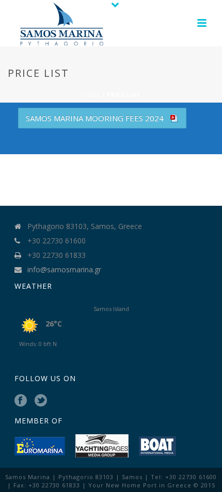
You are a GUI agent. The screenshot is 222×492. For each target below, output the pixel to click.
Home (91, 95)
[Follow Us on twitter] (41, 401)
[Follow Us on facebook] (20, 401)
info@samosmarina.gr (64, 269)
